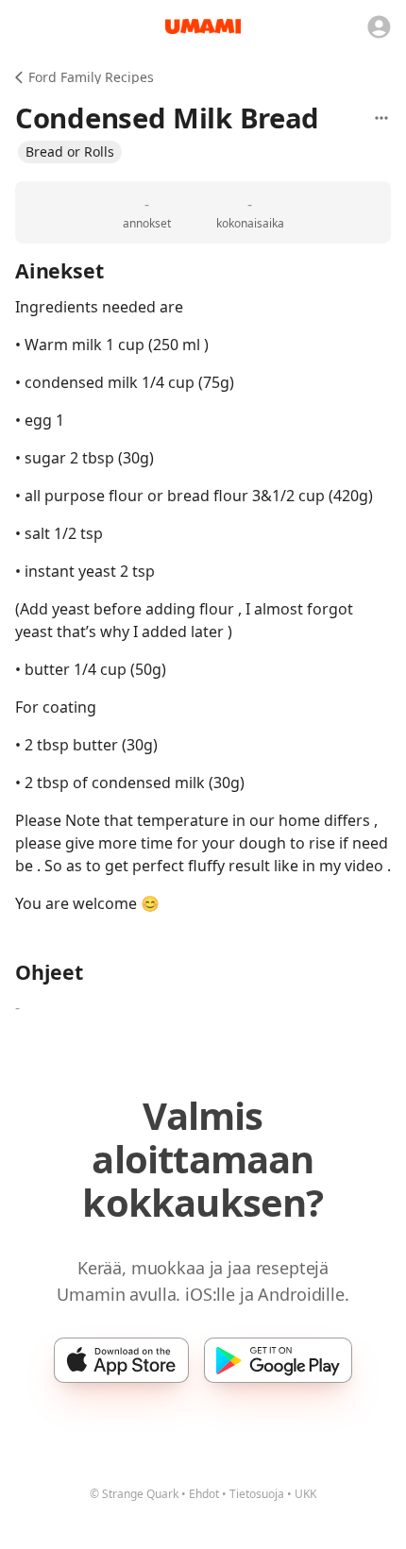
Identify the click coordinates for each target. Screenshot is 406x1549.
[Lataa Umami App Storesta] (121, 1360)
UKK (305, 1494)
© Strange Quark (134, 1494)
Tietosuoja (256, 1494)
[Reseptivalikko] (381, 118)
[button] (70, 152)
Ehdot (204, 1494)
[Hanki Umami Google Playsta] (278, 1360)
